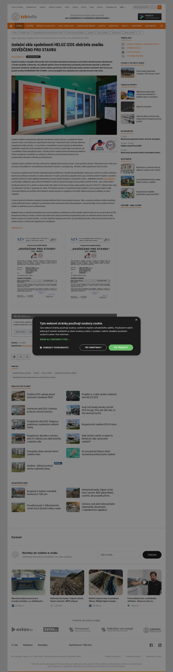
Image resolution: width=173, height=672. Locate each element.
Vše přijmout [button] (121, 347)
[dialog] (86, 336)
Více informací (62, 334)
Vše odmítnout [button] (93, 347)
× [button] (136, 320)
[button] (86, 339)
